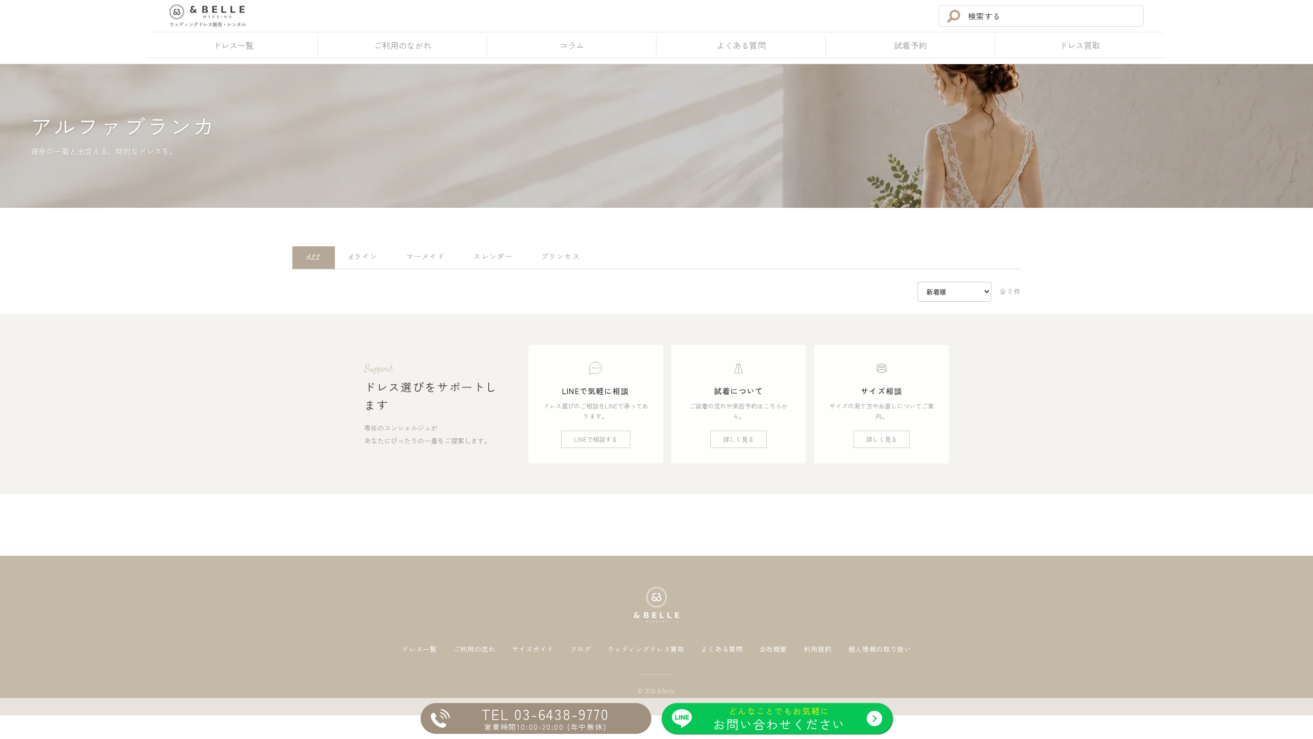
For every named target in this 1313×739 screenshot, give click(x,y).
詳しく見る (738, 439)
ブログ (580, 649)
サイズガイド (533, 649)
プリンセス (560, 256)
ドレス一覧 (419, 649)
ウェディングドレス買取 (645, 649)
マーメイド (425, 256)
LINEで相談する (596, 439)
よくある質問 (722, 649)
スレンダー (492, 256)
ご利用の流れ (474, 649)
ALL (314, 256)
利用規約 (818, 649)
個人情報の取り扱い (879, 649)
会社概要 (774, 649)
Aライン (363, 256)
